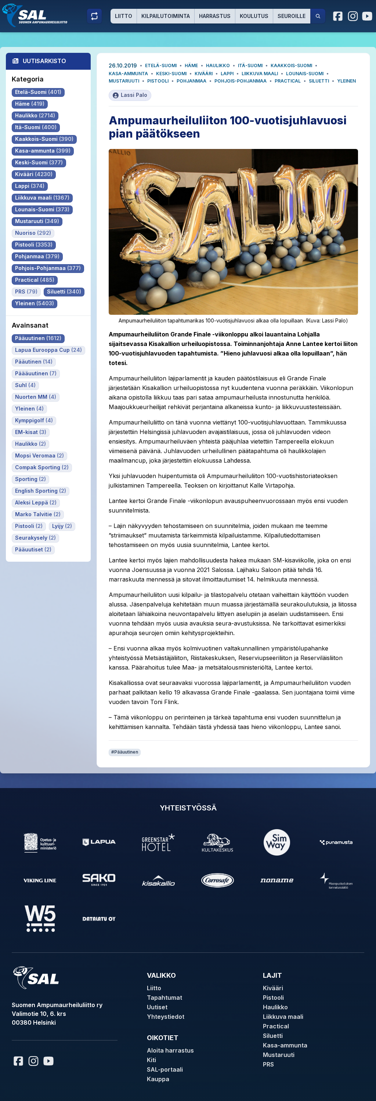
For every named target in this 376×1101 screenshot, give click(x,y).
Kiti (151, 1060)
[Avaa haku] (318, 16)
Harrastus (215, 16)
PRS (268, 1064)
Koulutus (254, 16)
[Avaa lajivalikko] (94, 16)
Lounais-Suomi (304, 73)
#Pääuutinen (124, 752)
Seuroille (292, 16)
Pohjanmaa (191, 81)
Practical (288, 81)
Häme (191, 65)
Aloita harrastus (170, 1050)
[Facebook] (338, 16)
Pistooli (158, 81)
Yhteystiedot (165, 1016)
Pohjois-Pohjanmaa (240, 81)
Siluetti (319, 81)
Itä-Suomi (250, 65)
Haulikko (218, 65)
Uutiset (157, 1007)
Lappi (227, 73)
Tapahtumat (164, 997)
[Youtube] (368, 16)
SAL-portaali (165, 1069)
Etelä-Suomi (161, 65)
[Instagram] (353, 16)
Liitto (123, 16)
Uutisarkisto (44, 61)
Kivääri (204, 73)
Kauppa (158, 1079)
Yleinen (346, 81)
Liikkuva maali (260, 73)
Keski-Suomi (171, 73)
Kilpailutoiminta (165, 16)
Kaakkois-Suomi (291, 65)
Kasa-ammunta (128, 73)
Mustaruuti (124, 81)
